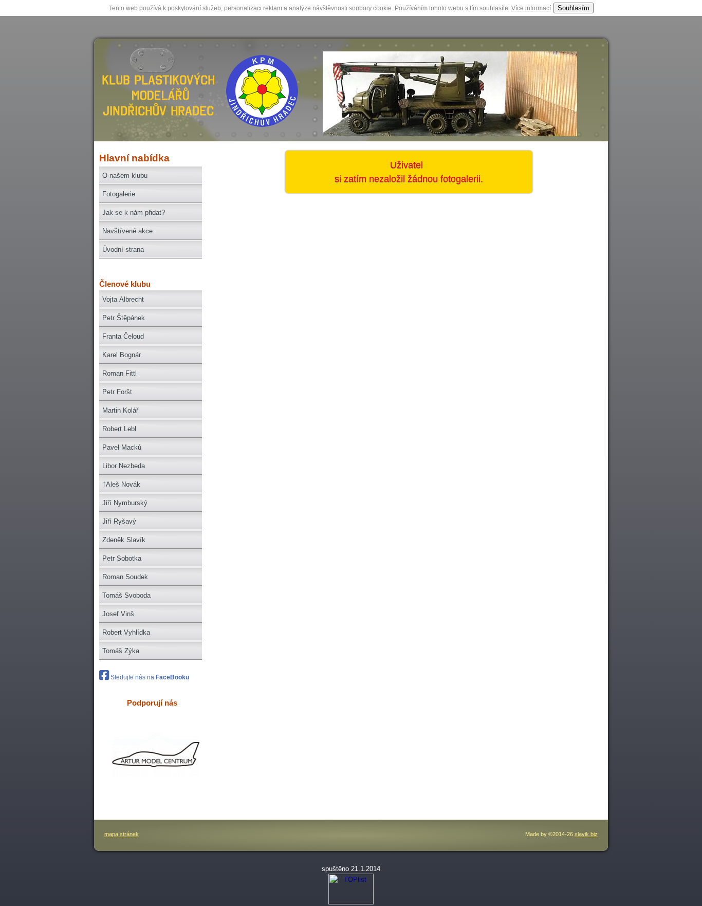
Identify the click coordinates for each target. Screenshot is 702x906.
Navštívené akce (127, 231)
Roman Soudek (125, 577)
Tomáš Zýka (120, 651)
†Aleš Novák (121, 484)
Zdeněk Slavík (123, 540)
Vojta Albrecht (123, 299)
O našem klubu (124, 175)
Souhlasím (573, 8)
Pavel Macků (121, 447)
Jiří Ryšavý (119, 521)
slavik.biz (586, 834)
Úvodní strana (123, 249)
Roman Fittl (119, 373)
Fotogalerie (118, 194)
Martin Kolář (120, 410)
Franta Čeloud (123, 336)
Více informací (531, 8)
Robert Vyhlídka (126, 632)
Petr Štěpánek (123, 318)
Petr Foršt (117, 392)
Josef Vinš (118, 614)
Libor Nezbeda (123, 466)
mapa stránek (121, 834)
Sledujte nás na (149, 677)
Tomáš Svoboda (126, 595)
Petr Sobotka (121, 558)
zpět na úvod (156, 95)
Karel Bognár (121, 355)
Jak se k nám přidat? (133, 212)
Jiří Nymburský (124, 503)
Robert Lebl (119, 429)
